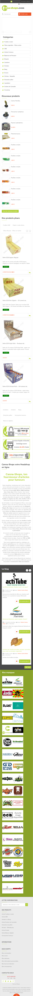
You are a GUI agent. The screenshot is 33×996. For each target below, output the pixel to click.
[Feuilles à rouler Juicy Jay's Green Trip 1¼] (6, 159)
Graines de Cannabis (10, 86)
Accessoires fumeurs (20, 415)
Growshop (7, 90)
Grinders (6, 66)
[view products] (7, 681)
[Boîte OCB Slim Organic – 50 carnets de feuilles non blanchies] (16, 287)
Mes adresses (5, 958)
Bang (5, 69)
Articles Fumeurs (8, 52)
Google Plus (13, 981)
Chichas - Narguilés (9, 76)
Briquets (6, 59)
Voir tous (27, 667)
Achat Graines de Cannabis (9, 922)
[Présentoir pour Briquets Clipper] (6, 137)
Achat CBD (5, 916)
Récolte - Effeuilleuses (8, 927)
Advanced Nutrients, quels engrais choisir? (15, 619)
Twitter (8, 981)
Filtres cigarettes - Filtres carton (12, 45)
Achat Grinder (5, 930)
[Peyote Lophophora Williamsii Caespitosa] (6, 126)
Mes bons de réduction (8, 963)
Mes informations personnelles (10, 961)
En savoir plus (24, 601)
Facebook (3, 981)
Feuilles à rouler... (16, 145)
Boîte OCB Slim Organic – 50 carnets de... (15, 300)
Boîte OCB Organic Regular (10, 257)
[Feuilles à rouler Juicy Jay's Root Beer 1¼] (6, 170)
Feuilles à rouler (8, 41)
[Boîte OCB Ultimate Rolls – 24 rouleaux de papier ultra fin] (16, 373)
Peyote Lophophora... (17, 123)
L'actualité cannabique (10, 622)
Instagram (5, 981)
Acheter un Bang (6, 919)
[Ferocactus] (6, 115)
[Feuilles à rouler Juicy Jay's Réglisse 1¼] (6, 148)
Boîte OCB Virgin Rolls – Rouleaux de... (14, 343)
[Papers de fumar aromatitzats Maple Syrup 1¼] (6, 192)
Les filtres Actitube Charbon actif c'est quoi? (15, 587)
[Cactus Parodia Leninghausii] (6, 104)
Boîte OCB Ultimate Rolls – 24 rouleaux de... (15, 386)
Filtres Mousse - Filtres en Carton (12, 230)
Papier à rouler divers (18, 225)
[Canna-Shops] (15, 8)
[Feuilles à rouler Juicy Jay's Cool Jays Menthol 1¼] (6, 203)
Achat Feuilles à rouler (8, 914)
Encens (6, 72)
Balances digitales (8, 420)
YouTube (10, 981)
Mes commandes (6, 953)
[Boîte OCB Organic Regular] (16, 244)
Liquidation (7, 83)
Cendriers (7, 62)
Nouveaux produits (11, 96)
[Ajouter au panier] (29, 272)
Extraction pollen (8, 79)
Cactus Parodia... (16, 101)
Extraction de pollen (7, 925)
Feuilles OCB (6, 225)
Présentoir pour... (16, 134)
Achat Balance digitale (8, 933)
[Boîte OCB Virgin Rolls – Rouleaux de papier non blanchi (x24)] (16, 330)
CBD (5, 48)
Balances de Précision (10, 55)
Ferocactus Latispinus (17, 112)
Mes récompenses (7, 966)
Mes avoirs (5, 955)
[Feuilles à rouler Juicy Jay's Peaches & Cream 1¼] (6, 181)
